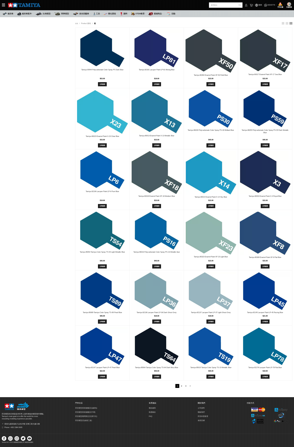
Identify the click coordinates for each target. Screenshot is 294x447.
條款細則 (152, 408)
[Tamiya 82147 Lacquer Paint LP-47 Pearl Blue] (102, 346)
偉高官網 (201, 420)
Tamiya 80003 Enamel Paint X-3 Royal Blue (265, 196)
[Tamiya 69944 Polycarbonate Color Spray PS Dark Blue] (102, 48)
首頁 (76, 23)
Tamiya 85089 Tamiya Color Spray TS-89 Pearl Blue (102, 312)
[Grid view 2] (283, 23)
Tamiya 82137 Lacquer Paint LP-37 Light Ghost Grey (211, 312)
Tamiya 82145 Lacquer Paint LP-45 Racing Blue (265, 312)
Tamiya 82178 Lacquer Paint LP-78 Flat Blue (265, 367)
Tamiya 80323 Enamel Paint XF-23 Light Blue (211, 257)
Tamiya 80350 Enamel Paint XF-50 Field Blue (211, 75)
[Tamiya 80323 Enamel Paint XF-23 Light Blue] (211, 233)
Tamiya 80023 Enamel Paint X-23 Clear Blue (102, 136)
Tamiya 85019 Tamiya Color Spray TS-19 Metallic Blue (210, 367)
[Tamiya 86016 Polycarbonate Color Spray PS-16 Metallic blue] (156, 231)
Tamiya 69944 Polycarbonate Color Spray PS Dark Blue (102, 70)
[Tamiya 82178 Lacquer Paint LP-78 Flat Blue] (265, 346)
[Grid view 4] (291, 23)
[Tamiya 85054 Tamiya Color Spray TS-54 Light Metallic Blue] (102, 231)
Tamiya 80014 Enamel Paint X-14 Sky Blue (211, 197)
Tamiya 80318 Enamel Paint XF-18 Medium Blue (156, 196)
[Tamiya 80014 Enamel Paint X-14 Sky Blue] (211, 173)
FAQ (150, 416)
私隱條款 (152, 412)
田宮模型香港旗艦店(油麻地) (86, 408)
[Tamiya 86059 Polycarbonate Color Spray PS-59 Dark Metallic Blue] (265, 109)
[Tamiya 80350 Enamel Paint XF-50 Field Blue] (211, 51)
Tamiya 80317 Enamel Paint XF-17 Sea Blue (265, 74)
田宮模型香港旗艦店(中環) (85, 412)
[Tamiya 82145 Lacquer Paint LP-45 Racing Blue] (265, 291)
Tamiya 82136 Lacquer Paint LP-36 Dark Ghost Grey (157, 312)
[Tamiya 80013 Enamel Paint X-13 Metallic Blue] (156, 111)
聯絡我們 (201, 412)
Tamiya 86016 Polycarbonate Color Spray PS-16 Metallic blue (156, 252)
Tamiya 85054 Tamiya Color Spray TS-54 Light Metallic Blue (102, 252)
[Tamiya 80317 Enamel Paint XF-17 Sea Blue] (265, 50)
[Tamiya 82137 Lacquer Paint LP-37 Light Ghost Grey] (211, 291)
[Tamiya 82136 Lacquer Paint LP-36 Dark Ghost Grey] (156, 291)
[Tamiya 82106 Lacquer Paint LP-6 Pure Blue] (102, 170)
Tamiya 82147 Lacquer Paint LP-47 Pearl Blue (102, 367)
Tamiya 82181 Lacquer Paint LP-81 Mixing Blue (156, 70)
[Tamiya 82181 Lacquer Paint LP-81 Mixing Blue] (156, 48)
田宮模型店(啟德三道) (83, 420)
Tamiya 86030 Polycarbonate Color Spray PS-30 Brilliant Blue (211, 130)
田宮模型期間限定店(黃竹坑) (86, 416)
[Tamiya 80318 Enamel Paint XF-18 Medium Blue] (156, 172)
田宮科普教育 (203, 416)
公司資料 (201, 408)
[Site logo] (24, 5)
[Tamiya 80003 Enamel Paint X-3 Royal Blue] (265, 172)
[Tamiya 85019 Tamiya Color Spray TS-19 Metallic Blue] (211, 346)
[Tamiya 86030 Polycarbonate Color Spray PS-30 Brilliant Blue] (211, 109)
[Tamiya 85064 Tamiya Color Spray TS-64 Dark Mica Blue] (156, 346)
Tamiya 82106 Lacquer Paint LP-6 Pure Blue (102, 191)
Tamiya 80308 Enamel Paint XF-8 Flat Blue (265, 257)
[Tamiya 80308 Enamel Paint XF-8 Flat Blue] (265, 233)
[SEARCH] (239, 5)
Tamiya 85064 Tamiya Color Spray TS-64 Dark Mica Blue (156, 367)
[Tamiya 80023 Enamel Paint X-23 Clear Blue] (102, 112)
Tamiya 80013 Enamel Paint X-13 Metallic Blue (156, 136)
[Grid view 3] (287, 23)
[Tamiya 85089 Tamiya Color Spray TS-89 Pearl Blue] (102, 291)
